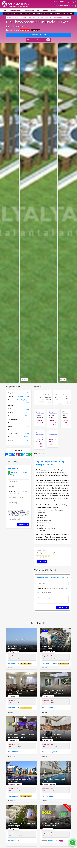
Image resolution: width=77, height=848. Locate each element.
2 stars (40, 556)
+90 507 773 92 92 (17, 473)
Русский (61, 1)
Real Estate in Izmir (71, 13)
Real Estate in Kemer (48, 13)
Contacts (53, 10)
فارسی (68, 1)
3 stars (43, 556)
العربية (74, 1)
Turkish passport (29, 10)
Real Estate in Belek (60, 13)
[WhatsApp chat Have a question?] (72, 844)
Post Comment (62, 607)
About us (45, 10)
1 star (37, 556)
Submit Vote (42, 561)
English (55, 1)
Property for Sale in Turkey (13, 17)
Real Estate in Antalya (9, 13)
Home (4, 10)
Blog (38, 10)
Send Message (23, 524)
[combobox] (10, 497)
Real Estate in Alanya (22, 13)
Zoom (25, 379)
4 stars (46, 556)
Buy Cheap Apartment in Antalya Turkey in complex (57, 17)
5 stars (49, 556)
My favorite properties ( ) (66, 6)
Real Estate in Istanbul (35, 13)
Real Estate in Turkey (15, 10)
